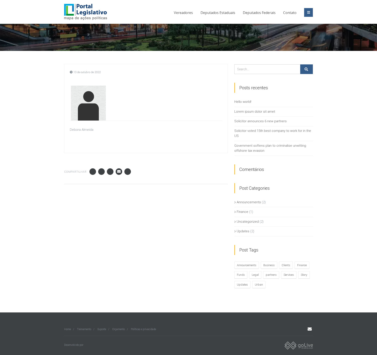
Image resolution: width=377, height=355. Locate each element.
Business (269, 265)
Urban (259, 284)
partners (271, 274)
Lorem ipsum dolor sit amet (254, 112)
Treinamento (84, 329)
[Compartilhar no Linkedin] (110, 171)
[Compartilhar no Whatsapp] (127, 171)
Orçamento (118, 329)
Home (67, 329)
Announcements (249, 202)
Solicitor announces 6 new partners (260, 121)
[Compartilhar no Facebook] (92, 171)
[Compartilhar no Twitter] (101, 171)
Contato (289, 12)
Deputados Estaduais (217, 12)
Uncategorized (248, 222)
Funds (241, 274)
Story (304, 274)
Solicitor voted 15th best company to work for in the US (272, 133)
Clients (286, 265)
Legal (255, 274)
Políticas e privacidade (143, 329)
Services (289, 274)
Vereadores (183, 12)
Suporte (101, 329)
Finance (242, 212)
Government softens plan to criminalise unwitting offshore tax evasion (270, 148)
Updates (243, 231)
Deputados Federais (259, 12)
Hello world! (242, 102)
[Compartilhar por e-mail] (119, 171)
